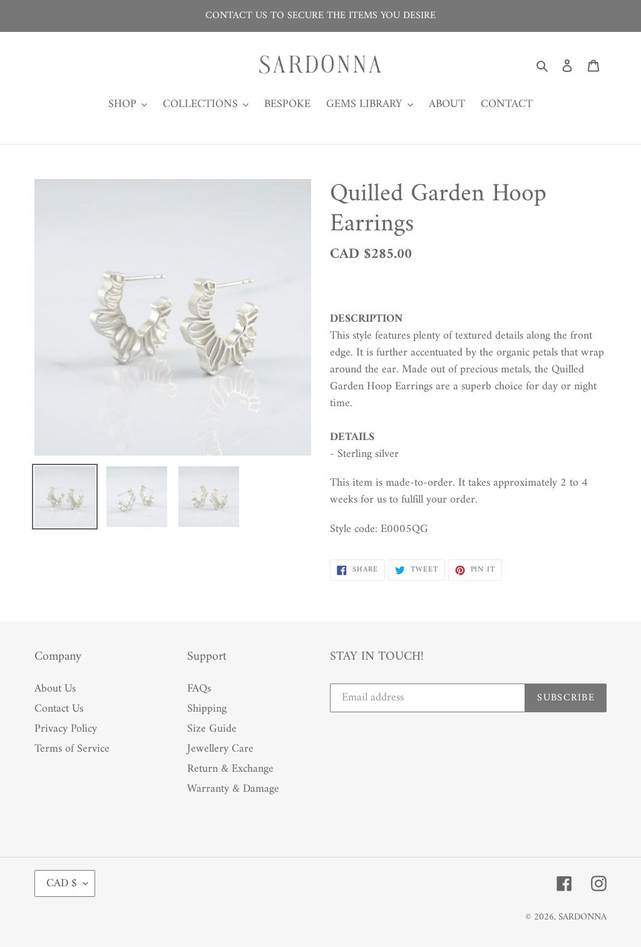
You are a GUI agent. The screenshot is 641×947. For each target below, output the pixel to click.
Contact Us (58, 709)
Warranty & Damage (233, 789)
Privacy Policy (65, 729)
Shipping (207, 709)
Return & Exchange (230, 769)
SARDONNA (582, 917)
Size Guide (212, 729)
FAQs (199, 689)
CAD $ (61, 883)
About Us (55, 689)
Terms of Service (72, 749)
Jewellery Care (220, 749)
